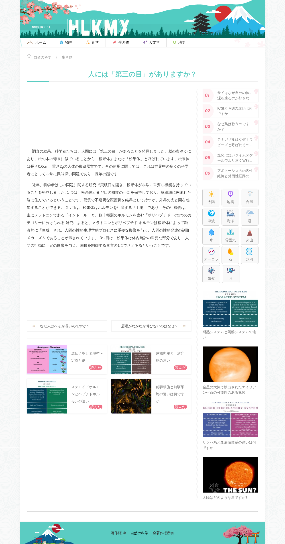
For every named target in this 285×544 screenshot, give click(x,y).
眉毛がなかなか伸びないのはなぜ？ (149, 326)
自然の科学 (42, 57)
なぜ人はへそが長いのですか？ (65, 326)
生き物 (67, 57)
